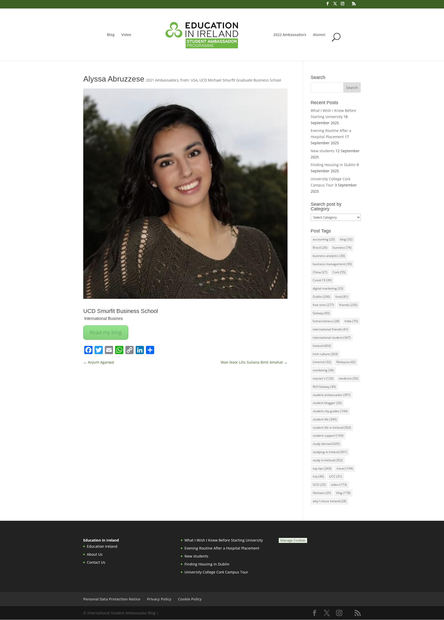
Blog (111, 35)
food (341, 296)
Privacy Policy (159, 599)
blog (346, 239)
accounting (324, 239)
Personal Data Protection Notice (111, 599)
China (320, 272)
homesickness (326, 321)
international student (332, 337)
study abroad (326, 444)
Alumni (319, 35)
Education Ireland (102, 546)
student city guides (330, 411)
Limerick (322, 362)
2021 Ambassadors (162, 80)
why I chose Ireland (329, 501)
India (351, 321)
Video (126, 35)
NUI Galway (324, 386)
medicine (348, 378)
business (341, 247)
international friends (330, 329)
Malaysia (346, 362)
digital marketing (328, 288)
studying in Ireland (330, 452)
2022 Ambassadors (289, 35)
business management (332, 264)
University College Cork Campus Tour (216, 572)
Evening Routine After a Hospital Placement (221, 548)
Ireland (322, 346)
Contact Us (96, 562)
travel (345, 468)
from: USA (189, 80)
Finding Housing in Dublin (333, 164)
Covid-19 (322, 280)
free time (323, 305)
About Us (95, 554)
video (339, 484)
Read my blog (106, 332)
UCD (319, 484)
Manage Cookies (293, 540)
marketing (323, 370)
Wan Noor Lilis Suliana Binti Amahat (254, 362)
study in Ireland (328, 460)
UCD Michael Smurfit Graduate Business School (240, 80)
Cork (339, 272)
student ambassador (331, 395)
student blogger (327, 403)
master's (323, 378)
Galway (321, 313)
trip (318, 476)
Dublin (321, 296)
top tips (322, 468)
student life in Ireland (332, 427)
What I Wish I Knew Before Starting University (223, 540)
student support (328, 435)
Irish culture (325, 354)
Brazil (320, 247)
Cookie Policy (190, 599)
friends (348, 305)
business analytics (329, 256)
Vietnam (322, 493)
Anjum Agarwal (98, 362)
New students (323, 150)
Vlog (343, 493)
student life (325, 419)
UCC (335, 476)
